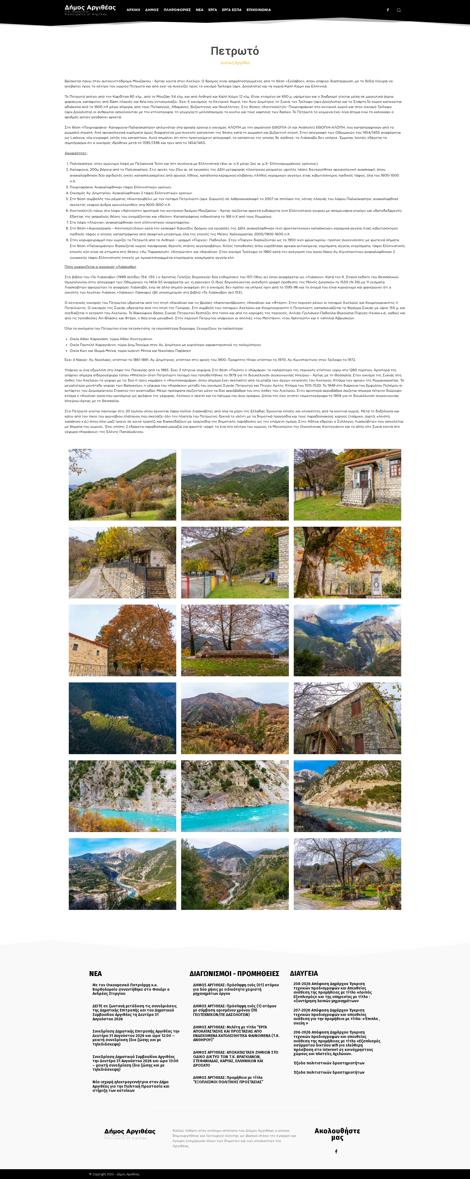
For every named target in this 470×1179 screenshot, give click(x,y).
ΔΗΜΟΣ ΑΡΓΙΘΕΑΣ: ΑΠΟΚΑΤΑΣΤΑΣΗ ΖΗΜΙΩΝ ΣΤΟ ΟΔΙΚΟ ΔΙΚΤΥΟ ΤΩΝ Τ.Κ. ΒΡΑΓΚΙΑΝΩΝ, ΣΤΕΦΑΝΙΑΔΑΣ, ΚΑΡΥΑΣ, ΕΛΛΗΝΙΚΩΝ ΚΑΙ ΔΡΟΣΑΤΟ (235, 1059)
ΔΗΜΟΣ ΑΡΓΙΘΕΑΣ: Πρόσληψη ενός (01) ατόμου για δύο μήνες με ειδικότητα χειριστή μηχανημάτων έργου (236, 989)
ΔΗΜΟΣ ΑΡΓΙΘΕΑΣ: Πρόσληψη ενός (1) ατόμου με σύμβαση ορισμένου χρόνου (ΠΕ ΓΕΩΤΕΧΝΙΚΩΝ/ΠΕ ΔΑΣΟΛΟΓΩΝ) (234, 1010)
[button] (398, 10)
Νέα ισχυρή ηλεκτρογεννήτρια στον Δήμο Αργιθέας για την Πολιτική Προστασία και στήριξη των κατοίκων (131, 1086)
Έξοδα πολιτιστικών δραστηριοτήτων (329, 1063)
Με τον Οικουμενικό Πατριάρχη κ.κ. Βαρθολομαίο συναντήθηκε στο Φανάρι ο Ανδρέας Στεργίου (131, 989)
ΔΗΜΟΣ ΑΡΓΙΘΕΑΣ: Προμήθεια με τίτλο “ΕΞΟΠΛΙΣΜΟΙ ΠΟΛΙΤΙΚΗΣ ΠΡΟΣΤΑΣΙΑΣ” (228, 1079)
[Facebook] (388, 10)
